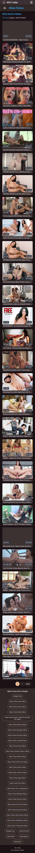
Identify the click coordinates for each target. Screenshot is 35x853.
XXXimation (17, 842)
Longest (11, 18)
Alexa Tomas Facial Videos (17, 746)
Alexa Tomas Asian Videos (17, 707)
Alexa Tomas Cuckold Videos (17, 740)
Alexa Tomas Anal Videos (18, 701)
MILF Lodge (12, 2)
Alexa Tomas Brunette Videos (17, 735)
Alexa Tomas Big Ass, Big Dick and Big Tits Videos (17, 718)
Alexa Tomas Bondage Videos (17, 730)
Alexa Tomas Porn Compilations (17, 788)
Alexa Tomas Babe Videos (17, 712)
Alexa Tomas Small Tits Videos (17, 804)
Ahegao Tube (17, 696)
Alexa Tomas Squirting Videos (17, 810)
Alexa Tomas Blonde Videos (17, 725)
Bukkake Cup (10, 831)
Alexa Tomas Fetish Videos (17, 756)
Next (28, 684)
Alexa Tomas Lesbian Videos (17, 772)
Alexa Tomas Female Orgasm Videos (17, 751)
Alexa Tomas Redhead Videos (17, 794)
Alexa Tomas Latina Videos (17, 767)
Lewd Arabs (11, 836)
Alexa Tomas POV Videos (17, 783)
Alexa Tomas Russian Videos (17, 799)
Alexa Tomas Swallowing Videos (17, 820)
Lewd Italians (23, 836)
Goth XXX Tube (24, 831)
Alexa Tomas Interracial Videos (18, 762)
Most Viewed (21, 18)
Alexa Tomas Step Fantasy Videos (17, 815)
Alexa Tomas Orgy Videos (17, 778)
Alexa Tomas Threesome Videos (17, 826)
